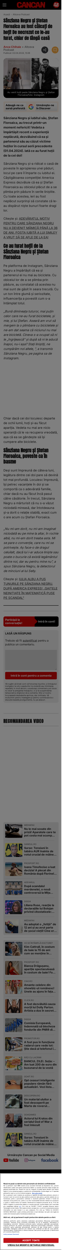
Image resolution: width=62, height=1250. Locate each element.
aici (20, 1206)
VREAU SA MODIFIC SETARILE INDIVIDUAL (31, 1245)
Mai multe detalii (37, 1193)
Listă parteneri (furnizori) (11, 1234)
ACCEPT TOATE (31, 1240)
